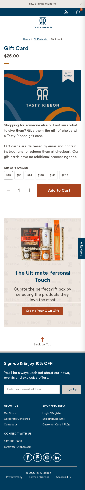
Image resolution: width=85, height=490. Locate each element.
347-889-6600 (13, 441)
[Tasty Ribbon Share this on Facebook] (28, 457)
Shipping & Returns (53, 419)
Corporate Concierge (17, 419)
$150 (53, 175)
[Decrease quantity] (8, 190)
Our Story (10, 413)
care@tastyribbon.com (17, 447)
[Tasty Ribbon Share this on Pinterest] (37, 457)
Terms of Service (39, 477)
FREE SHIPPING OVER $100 (42, 4)
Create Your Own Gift (42, 310)
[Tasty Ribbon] (42, 23)
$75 (29, 175)
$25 (8, 175)
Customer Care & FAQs (56, 424)
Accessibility (63, 477)
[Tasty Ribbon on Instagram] (47, 457)
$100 (41, 175)
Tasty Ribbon (43, 473)
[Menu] (6, 12)
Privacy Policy (14, 477)
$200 (64, 175)
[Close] (80, 4)
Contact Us (10, 424)
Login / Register (52, 413)
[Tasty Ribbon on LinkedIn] (57, 457)
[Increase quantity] (29, 190)
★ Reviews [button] (81, 248)
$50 (19, 175)
